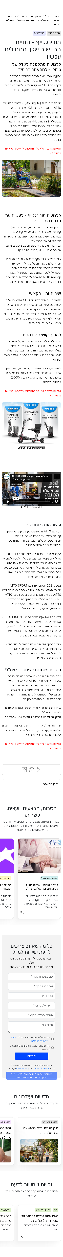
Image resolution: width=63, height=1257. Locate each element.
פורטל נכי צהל (52, 16)
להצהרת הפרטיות (39, 1040)
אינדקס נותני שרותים (30, 16)
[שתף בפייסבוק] (24, 769)
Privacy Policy (22, 1068)
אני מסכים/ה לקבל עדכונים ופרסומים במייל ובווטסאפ (30, 1047)
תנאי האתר (13, 1037)
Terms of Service (41, 1068)
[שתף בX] (39, 769)
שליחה (31, 1056)
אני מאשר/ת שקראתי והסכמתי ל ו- (29, 1039)
